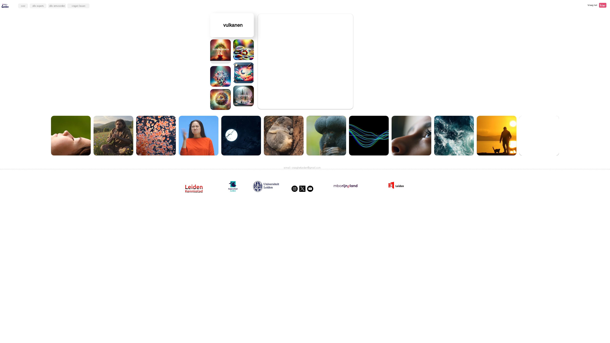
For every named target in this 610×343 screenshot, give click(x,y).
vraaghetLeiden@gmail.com (306, 167)
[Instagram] (294, 189)
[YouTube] (310, 189)
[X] (302, 189)
